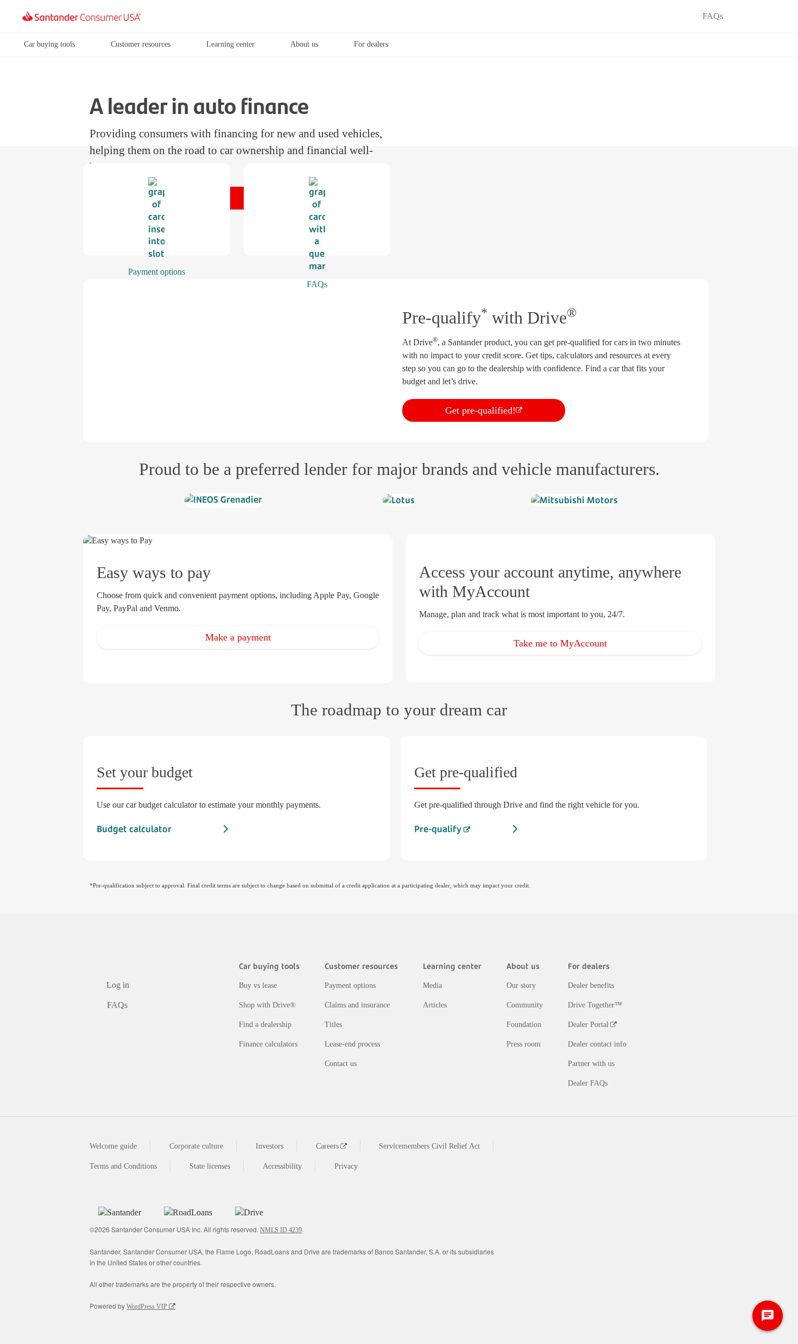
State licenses (209, 1166)
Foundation (523, 1024)
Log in (757, 16)
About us (304, 44)
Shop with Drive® (267, 1005)
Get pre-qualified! (480, 410)
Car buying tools (49, 44)
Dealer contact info (597, 1044)
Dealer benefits (591, 985)
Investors (269, 1146)
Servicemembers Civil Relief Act (429, 1146)
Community (524, 1005)
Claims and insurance (357, 1005)
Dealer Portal (588, 1024)
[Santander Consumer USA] (81, 16)
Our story (521, 985)
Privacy (346, 1166)
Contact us (341, 1064)
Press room (523, 1044)
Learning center (230, 44)
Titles (333, 1024)
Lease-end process (352, 1044)
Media (432, 985)
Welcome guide (113, 1146)
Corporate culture (196, 1146)
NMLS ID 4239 (281, 1230)
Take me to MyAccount (560, 643)
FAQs (712, 16)
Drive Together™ (595, 1005)
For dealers (371, 44)
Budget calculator (134, 829)
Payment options (350, 985)
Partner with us (591, 1064)
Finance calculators (268, 1044)
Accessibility (282, 1166)
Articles (435, 1005)
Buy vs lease (258, 985)
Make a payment (238, 637)
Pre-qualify (439, 829)
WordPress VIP (146, 1306)
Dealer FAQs (587, 1083)
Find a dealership (265, 1024)
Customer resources (140, 44)
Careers (327, 1146)
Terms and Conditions (123, 1166)
